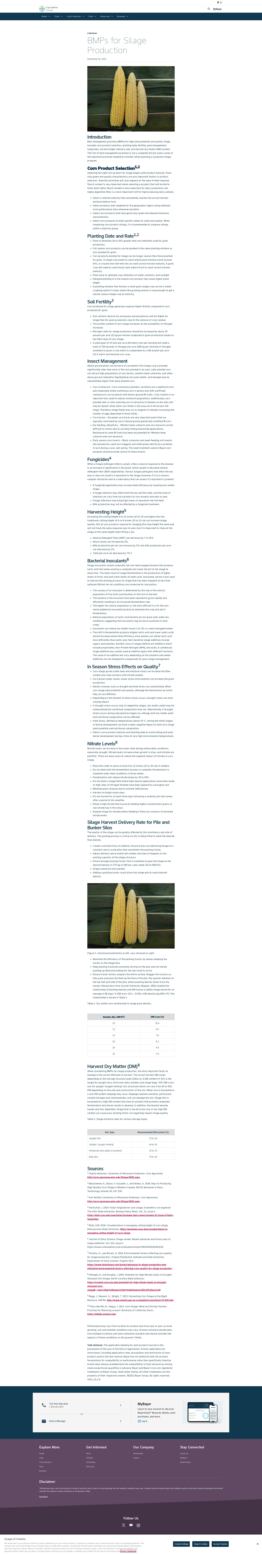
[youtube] (131, 1526)
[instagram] (138, 1527)
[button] (81, 1405)
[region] (131, 1544)
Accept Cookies (220, 1544)
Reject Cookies (200, 1544)
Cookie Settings (181, 1544)
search (209, 8)
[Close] (258, 1544)
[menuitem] (45, 16)
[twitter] (123, 1526)
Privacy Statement (128, 1551)
